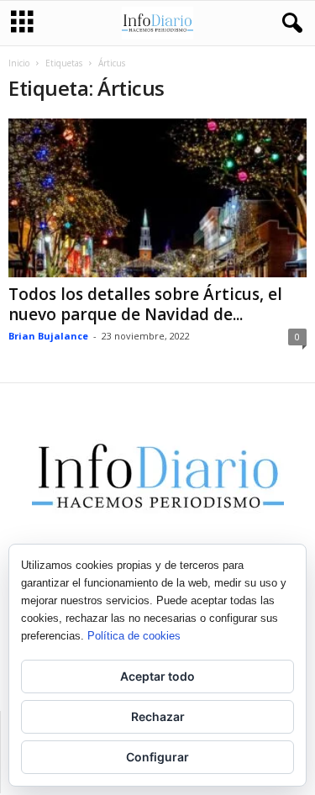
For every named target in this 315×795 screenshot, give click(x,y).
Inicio (18, 63)
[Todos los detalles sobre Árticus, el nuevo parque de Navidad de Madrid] (157, 197)
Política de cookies (134, 635)
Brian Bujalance (48, 335)
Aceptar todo (157, 676)
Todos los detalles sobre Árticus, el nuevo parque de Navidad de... (145, 304)
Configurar (157, 757)
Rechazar (158, 716)
